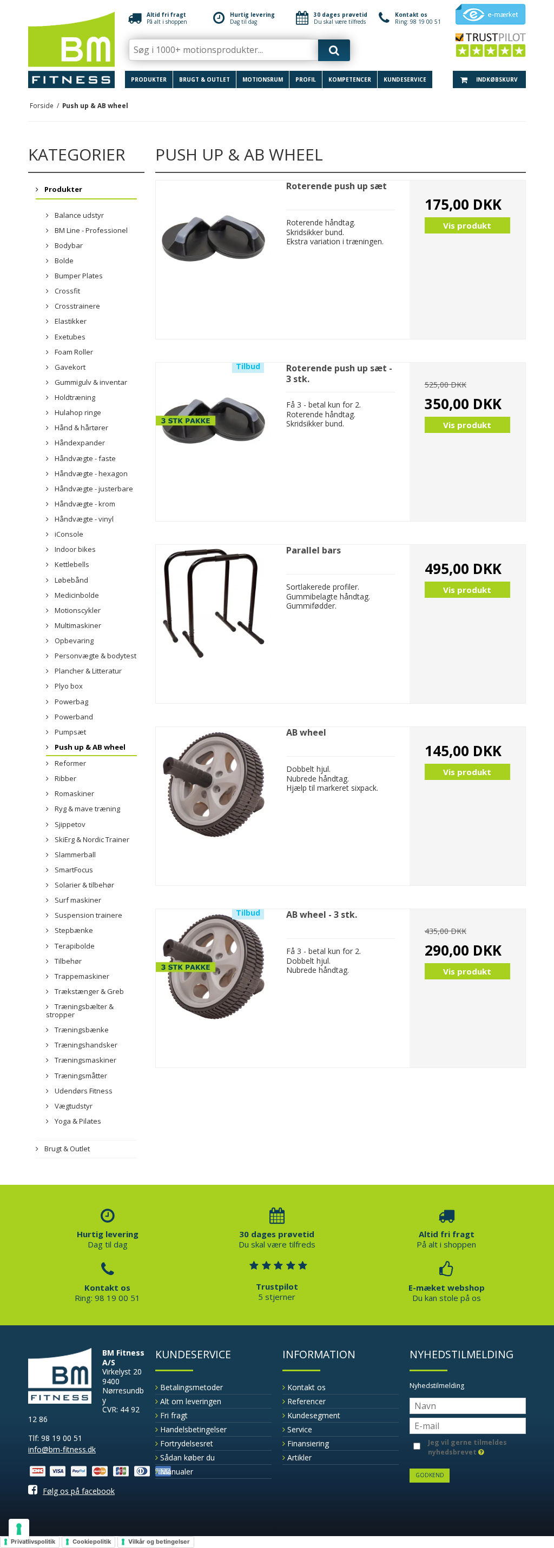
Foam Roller (73, 352)
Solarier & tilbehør (83, 885)
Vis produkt (467, 225)
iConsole (68, 534)
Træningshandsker (85, 1045)
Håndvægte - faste (84, 458)
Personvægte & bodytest (94, 655)
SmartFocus (73, 870)
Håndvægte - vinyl (83, 519)
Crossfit (66, 291)
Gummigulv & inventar (90, 382)
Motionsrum (262, 79)
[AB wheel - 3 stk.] (214, 967)
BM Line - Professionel (90, 230)
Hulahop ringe (77, 412)
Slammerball (74, 854)
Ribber (64, 778)
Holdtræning (74, 397)
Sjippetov (69, 824)
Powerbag (70, 701)
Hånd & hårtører (80, 427)
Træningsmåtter (80, 1075)
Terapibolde (74, 946)
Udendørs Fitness (83, 1091)
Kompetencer (349, 79)
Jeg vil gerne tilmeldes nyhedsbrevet (466, 1447)
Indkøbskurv (496, 79)
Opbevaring (73, 640)
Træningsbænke (81, 1030)
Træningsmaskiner (84, 1060)
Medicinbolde (76, 595)
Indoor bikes (74, 549)
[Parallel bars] (214, 602)
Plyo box (68, 686)
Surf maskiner (77, 900)
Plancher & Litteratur (87, 671)
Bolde (63, 260)
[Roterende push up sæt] (214, 238)
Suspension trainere (87, 915)
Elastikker (70, 321)
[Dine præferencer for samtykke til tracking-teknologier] (19, 1529)
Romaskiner (73, 793)
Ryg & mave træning (86, 808)
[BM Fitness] (71, 49)
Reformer (69, 763)
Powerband (73, 717)
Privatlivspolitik (33, 1541)
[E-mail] (468, 1425)
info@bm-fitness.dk (62, 1449)
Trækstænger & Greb (88, 991)
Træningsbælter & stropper (80, 1010)
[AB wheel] (214, 785)
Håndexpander (79, 443)
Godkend (430, 1475)
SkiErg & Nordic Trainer (91, 839)
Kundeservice (405, 79)
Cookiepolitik (91, 1541)
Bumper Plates (78, 276)
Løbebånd (70, 580)
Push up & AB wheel (89, 747)
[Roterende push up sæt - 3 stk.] (214, 420)
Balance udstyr (78, 215)
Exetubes (69, 337)
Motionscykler (77, 610)
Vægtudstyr (73, 1106)
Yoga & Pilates (77, 1121)
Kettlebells (71, 564)
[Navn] (468, 1405)
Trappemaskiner (81, 976)
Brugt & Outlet (204, 79)
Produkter (149, 79)
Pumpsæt (69, 732)
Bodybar (68, 245)
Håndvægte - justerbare (93, 488)
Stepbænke (73, 930)
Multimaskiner (77, 625)
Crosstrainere (76, 306)
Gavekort (69, 367)
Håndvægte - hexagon (90, 473)
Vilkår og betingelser (159, 1541)
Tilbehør (67, 961)
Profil (305, 79)
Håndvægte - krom (84, 504)
